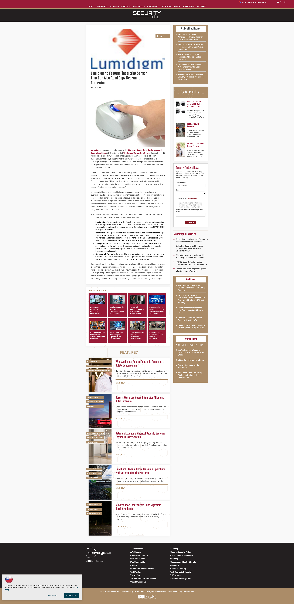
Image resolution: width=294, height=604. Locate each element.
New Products (190, 92)
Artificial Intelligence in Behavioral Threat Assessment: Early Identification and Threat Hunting (191, 299)
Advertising (188, 6)
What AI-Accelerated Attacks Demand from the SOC (190, 319)
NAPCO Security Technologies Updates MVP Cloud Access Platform (116, 337)
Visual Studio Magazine (180, 578)
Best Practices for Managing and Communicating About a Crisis (190, 310)
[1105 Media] (94, 561)
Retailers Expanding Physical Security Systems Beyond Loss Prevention (140, 435)
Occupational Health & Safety (183, 562)
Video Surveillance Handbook (191, 360)
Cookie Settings (52, 595)
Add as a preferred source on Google (254, 2)
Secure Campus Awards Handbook (188, 366)
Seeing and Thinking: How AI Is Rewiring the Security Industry (191, 326)
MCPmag (174, 558)
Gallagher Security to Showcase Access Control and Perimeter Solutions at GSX (97, 337)
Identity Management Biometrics (99, 370)
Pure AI (133, 565)
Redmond (174, 565)
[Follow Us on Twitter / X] (281, 2)
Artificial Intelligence (95, 402)
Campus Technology (139, 555)
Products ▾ (166, 6)
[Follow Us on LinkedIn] (278, 2)
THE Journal (175, 575)
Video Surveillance (94, 473)
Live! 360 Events (137, 558)
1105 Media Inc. (113, 592)
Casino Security (93, 397)
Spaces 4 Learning (178, 568)
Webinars (114, 6)
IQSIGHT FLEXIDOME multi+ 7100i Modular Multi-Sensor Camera (194, 104)
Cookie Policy (145, 592)
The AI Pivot (135, 575)
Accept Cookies (71, 595)
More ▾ (177, 6)
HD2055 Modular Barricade (193, 125)
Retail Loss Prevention (95, 433)
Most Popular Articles (184, 234)
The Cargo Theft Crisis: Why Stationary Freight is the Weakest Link (190, 375)
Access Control (93, 361)
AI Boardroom (136, 549)
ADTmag (174, 549)
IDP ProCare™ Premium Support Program (195, 145)
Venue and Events (93, 469)
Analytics (90, 406)
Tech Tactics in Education (181, 572)
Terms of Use (160, 592)
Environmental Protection (181, 555)
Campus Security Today (180, 552)
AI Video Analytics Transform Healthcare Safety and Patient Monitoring (117, 311)
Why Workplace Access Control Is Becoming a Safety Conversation (140, 363)
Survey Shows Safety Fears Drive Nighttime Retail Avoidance (138, 507)
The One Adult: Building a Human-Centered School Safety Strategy (191, 287)
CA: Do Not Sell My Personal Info (180, 592)
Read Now (120, 383)
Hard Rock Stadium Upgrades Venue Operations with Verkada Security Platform (140, 471)
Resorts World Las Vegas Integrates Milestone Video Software (140, 399)
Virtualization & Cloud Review (143, 578)
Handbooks (152, 6)
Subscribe (201, 6)
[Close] (78, 577)
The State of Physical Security (190, 345)
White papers (139, 6)
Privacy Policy (192, 198)
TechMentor (135, 572)
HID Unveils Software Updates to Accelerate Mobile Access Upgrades (137, 311)
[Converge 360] (98, 553)
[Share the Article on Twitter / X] (164, 36)
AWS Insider (135, 552)
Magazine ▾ (102, 6)
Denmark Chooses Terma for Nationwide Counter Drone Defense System (137, 337)
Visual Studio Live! (138, 582)
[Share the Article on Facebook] (156, 36)
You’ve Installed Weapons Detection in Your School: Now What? (191, 352)
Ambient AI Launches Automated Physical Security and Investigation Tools (97, 312)
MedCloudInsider (138, 562)
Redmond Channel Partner (142, 568)
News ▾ (91, 6)
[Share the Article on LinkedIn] (160, 36)
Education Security (94, 505)
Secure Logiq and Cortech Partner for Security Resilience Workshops (156, 310)
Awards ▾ (125, 6)
